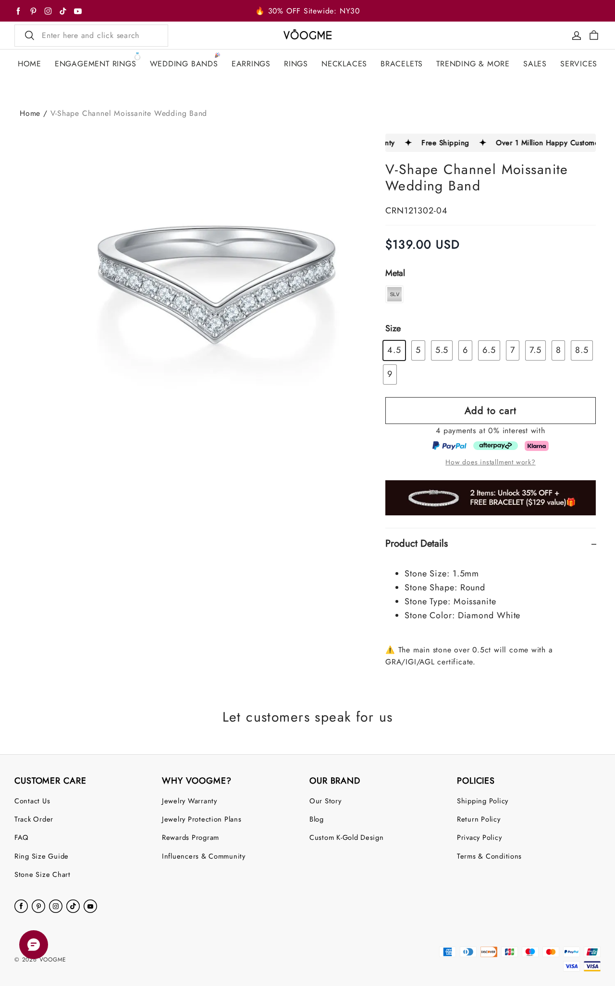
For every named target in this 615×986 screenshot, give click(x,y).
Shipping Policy (482, 801)
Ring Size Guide (41, 856)
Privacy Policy (479, 837)
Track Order (33, 819)
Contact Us (32, 801)
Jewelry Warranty (189, 801)
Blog (316, 819)
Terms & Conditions (489, 856)
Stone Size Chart (42, 874)
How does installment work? (490, 462)
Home (30, 113)
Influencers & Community (204, 856)
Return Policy (479, 819)
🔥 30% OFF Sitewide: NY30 (307, 10)
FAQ (21, 837)
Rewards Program (190, 837)
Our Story (325, 801)
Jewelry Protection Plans (202, 819)
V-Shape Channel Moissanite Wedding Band (129, 113)
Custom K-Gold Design (346, 837)
